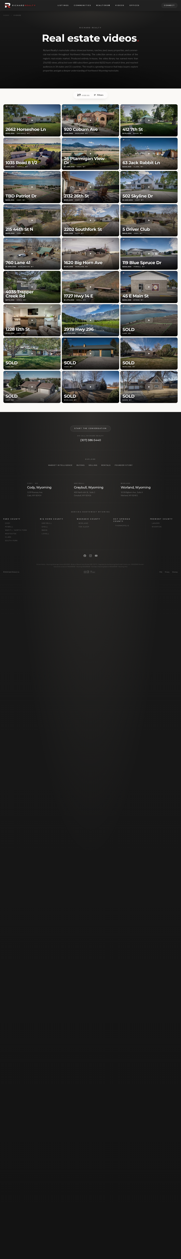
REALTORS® (103, 5)
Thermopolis (122, 526)
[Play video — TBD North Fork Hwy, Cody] (149, 320)
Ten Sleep (83, 527)
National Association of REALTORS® (64, 566)
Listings (63, 5)
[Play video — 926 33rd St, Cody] (32, 387)
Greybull (47, 523)
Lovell (45, 534)
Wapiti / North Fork (16, 530)
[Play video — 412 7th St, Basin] (149, 120)
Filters (100, 95)
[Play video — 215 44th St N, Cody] (32, 220)
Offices (134, 5)
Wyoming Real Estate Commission (119, 564)
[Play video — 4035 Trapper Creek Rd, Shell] (32, 287)
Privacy (167, 572)
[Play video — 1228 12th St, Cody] (32, 320)
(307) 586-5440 (90, 440)
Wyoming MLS (122, 566)
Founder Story (124, 465)
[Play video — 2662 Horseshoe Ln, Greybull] (32, 120)
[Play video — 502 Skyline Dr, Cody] (149, 187)
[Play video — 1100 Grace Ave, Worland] (90, 387)
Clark (8, 537)
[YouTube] (96, 555)
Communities (82, 5)
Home (6, 15)
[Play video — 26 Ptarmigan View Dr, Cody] (90, 154)
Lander (156, 523)
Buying (81, 465)
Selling (93, 465)
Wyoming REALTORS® (83, 566)
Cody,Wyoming (39, 487)
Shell (45, 527)
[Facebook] (84, 555)
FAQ (160, 572)
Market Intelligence (60, 465)
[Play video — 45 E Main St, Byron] (149, 287)
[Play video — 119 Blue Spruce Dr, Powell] (149, 254)
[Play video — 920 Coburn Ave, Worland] (90, 120)
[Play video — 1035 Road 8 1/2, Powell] (32, 154)
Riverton (157, 527)
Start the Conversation (90, 428)
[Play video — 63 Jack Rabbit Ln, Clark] (149, 154)
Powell (9, 527)
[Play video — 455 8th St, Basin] (149, 387)
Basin (45, 530)
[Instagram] (90, 555)
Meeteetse (11, 534)
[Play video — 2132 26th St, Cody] (90, 187)
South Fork (11, 541)
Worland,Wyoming (135, 487)
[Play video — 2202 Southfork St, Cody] (90, 220)
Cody (7, 523)
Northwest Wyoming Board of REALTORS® (104, 566)
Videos (119, 5)
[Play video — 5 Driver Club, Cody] (149, 220)
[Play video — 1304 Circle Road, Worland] (149, 353)
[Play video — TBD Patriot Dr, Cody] (32, 187)
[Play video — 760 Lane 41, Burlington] (32, 254)
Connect (169, 5)
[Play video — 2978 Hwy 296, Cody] (90, 320)
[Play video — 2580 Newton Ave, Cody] (32, 353)
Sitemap (175, 572)
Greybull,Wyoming (88, 487)
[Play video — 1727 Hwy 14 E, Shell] (90, 287)
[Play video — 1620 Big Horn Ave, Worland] (90, 254)
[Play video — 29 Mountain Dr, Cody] (90, 353)
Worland (83, 523)
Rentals (106, 465)
